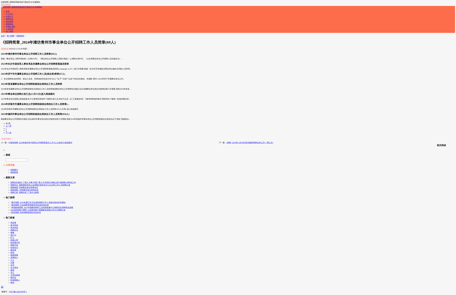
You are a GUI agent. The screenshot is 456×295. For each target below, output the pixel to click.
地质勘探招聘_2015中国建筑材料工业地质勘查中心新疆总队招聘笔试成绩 (42, 207)
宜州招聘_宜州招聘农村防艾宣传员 (26, 212)
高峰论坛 (14, 230)
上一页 (8, 126)
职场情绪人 (15, 280)
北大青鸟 (14, 268)
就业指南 (9, 21)
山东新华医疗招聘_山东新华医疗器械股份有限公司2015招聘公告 (38, 210)
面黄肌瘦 (14, 255)
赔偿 (12, 283)
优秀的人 (14, 258)
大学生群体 (15, 275)
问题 (12, 263)
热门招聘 (9, 31)
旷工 (12, 238)
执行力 (13, 235)
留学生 (13, 278)
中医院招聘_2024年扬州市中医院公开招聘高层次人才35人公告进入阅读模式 (40, 143)
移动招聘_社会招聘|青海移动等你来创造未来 (30, 205)
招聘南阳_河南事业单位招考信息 (24, 187)
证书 (12, 265)
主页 (3, 36)
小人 (12, 260)
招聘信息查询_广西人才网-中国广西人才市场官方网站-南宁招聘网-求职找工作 (43, 182)
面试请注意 (15, 243)
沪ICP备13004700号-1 (18, 292)
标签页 (8, 5)
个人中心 (9, 14)
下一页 (8, 133)
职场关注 (14, 248)
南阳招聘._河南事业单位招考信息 (24, 190)
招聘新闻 (20, 36)
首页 (3, 5)
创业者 (13, 223)
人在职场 (9, 29)
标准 (12, 253)
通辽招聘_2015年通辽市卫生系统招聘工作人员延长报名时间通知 (38, 202)
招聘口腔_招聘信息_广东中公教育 (24, 192)
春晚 (12, 233)
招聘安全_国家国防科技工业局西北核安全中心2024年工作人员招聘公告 (40, 185)
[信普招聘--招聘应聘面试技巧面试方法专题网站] (21, 7)
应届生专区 (10, 26)
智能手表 (14, 245)
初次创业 (14, 228)
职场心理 (14, 240)
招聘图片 (14, 170)
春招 (12, 270)
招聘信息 (9, 19)
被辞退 (13, 250)
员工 (12, 273)
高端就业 (9, 24)
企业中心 (9, 16)
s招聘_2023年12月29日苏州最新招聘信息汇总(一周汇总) (250, 143)
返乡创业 (14, 225)
